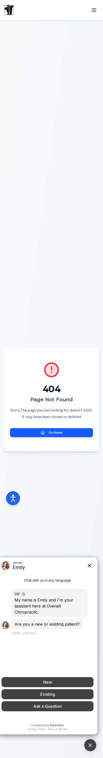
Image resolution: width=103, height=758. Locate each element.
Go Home (55, 432)
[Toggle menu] (94, 10)
